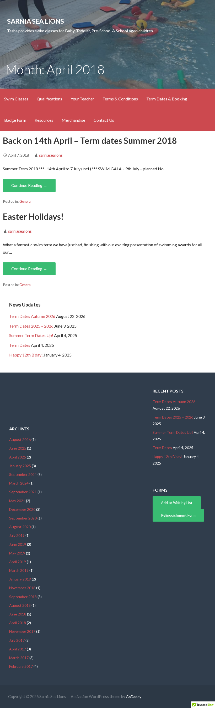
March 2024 (19, 483)
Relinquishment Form (178, 515)
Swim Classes (16, 98)
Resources (44, 120)
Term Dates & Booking (166, 98)
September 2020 (23, 518)
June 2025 (17, 448)
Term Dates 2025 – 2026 (31, 325)
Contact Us (104, 120)
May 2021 (17, 500)
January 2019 (20, 579)
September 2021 (23, 492)
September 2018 (23, 596)
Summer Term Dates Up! (31, 335)
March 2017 (19, 657)
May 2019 (17, 553)
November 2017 (22, 631)
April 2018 (17, 622)
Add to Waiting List (176, 502)
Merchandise (73, 120)
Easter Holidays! (33, 216)
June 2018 (17, 614)
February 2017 (21, 666)
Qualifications (49, 98)
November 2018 (22, 587)
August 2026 (20, 439)
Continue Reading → (29, 185)
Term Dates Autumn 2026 (32, 316)
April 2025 (17, 457)
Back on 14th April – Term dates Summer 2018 (90, 140)
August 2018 (20, 605)
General (25, 201)
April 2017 (17, 649)
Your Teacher (82, 98)
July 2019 (17, 535)
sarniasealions (51, 155)
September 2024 (23, 474)
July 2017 (17, 640)
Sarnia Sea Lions (35, 21)
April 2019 (17, 561)
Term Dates (19, 345)
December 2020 (22, 509)
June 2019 (17, 544)
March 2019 (19, 570)
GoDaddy (133, 696)
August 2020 (20, 526)
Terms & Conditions (120, 98)
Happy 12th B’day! (26, 354)
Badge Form (15, 120)
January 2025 (20, 465)
